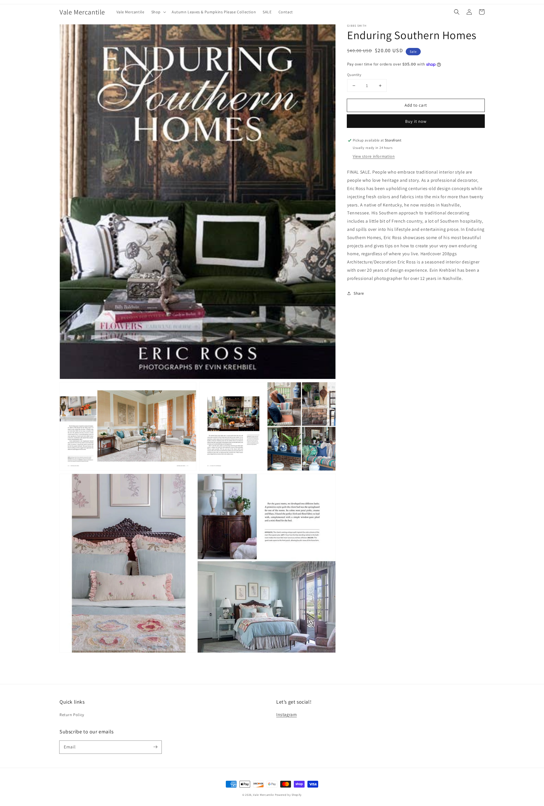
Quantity (354, 74)
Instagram (286, 715)
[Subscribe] (155, 747)
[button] (158, 12)
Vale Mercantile (263, 795)
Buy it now (416, 121)
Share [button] (359, 293)
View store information (374, 156)
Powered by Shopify (288, 795)
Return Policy (72, 714)
